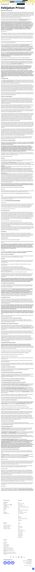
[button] (33, 4)
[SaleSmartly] (5, 4)
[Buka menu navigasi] (13, 4)
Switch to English (25, 0)
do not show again (30, 0)
